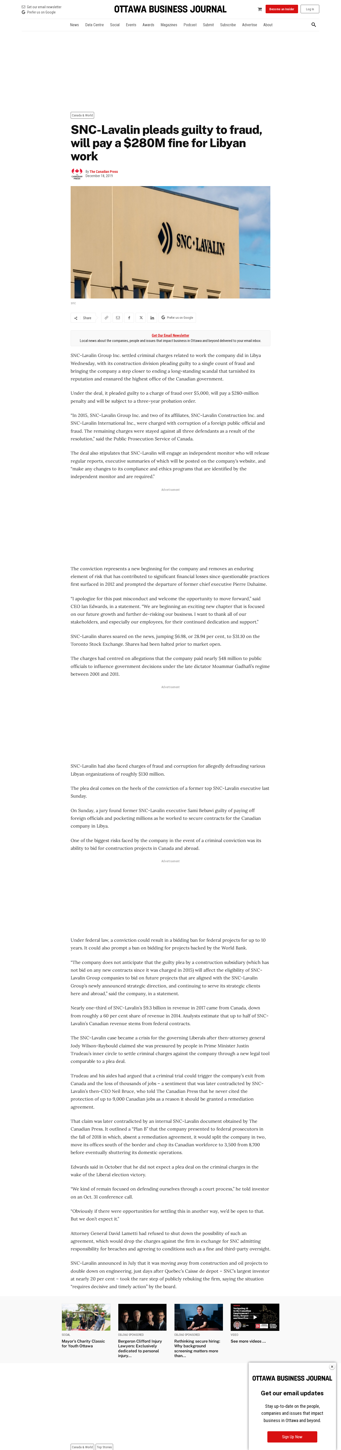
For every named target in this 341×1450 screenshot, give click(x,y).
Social (66, 1334)
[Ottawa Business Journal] (170, 9)
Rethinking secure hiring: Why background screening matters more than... (197, 1348)
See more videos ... (248, 1341)
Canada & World (82, 115)
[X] (141, 318)
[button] (313, 24)
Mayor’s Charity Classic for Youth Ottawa (83, 1343)
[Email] (118, 318)
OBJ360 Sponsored (131, 1334)
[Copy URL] (106, 318)
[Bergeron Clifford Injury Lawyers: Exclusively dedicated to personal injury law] (142, 1317)
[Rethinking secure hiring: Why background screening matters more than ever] (198, 1317)
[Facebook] (129, 318)
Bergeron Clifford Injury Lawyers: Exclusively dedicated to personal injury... (140, 1348)
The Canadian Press (104, 172)
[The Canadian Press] (78, 174)
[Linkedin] (152, 318)
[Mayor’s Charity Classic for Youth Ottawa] (86, 1317)
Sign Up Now (292, 1437)
